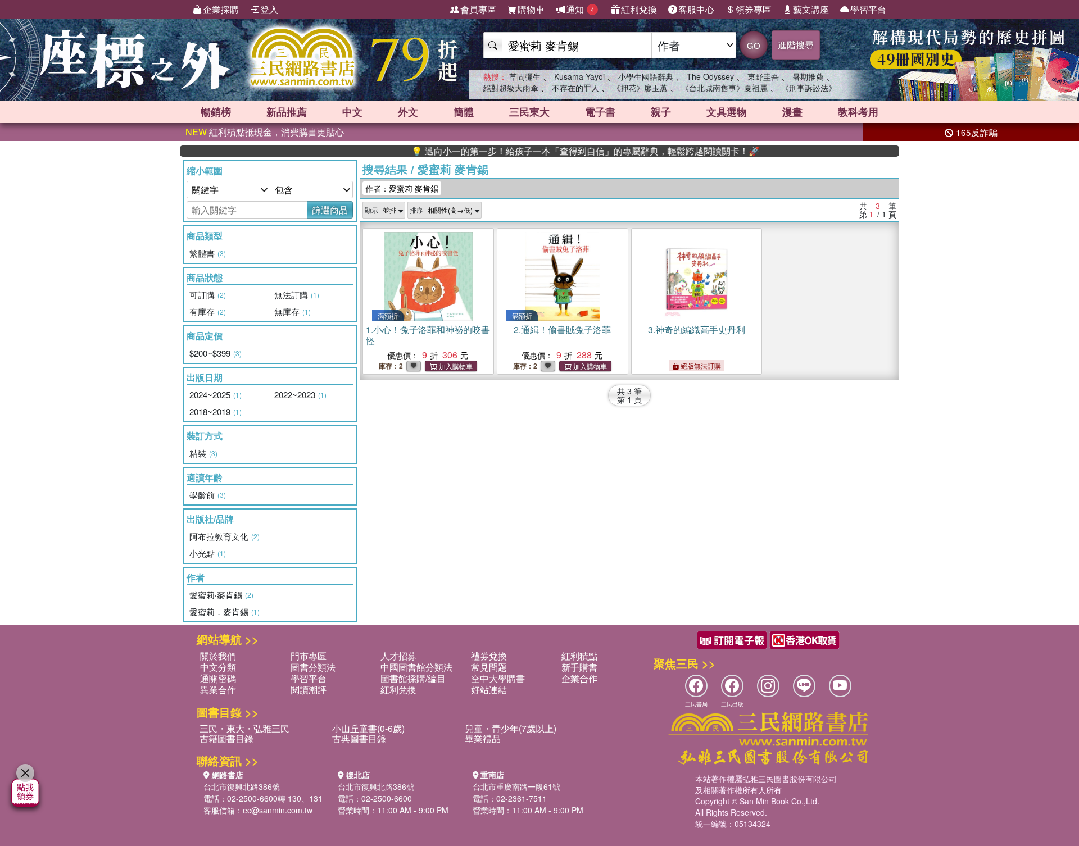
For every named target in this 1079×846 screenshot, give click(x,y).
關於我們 (218, 655)
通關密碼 (218, 678)
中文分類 (218, 667)
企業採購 (221, 9)
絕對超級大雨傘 (510, 87)
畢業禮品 (483, 738)
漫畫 (792, 111)
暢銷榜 (216, 111)
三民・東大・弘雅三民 (244, 728)
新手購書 (579, 667)
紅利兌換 (639, 9)
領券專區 (754, 9)
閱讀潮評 (309, 689)
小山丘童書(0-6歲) (368, 728)
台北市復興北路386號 (241, 786)
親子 (661, 111)
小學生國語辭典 (645, 76)
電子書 (600, 111)
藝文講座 (811, 9)
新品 (286, 111)
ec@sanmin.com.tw (277, 810)
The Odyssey (710, 76)
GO (753, 45)
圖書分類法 (313, 667)
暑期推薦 (808, 76)
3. (696, 329)
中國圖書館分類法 (416, 667)
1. (428, 335)
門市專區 (309, 655)
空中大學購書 (498, 678)
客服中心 (696, 9)
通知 (580, 9)
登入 (269, 9)
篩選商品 (330, 209)
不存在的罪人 (575, 87)
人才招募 (398, 655)
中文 (352, 111)
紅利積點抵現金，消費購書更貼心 (264, 131)
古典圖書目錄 (359, 738)
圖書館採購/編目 (413, 678)
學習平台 (868, 9)
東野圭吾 (763, 76)
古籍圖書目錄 (226, 738)
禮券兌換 (489, 655)
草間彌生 (525, 76)
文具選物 (726, 111)
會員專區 (478, 9)
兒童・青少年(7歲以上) (510, 728)
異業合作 (218, 689)
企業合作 (579, 678)
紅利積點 (579, 655)
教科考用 (858, 111)
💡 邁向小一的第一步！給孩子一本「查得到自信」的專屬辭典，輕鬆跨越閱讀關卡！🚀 (560, 151)
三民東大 (529, 111)
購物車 (531, 9)
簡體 (464, 111)
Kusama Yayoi (579, 76)
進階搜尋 (796, 44)
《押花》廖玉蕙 (640, 87)
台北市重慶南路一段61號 (516, 786)
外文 (408, 111)
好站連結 (489, 689)
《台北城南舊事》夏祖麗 (724, 87)
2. (562, 329)
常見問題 (489, 667)
